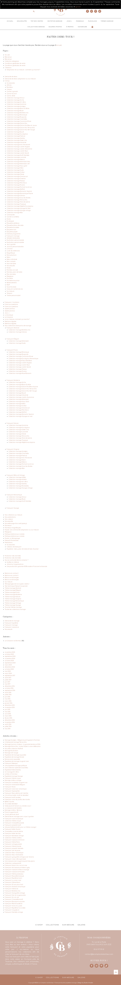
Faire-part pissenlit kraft (13, 825)
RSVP (8, 285)
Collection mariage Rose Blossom (20, 373)
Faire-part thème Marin (12, 882)
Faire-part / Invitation (12, 302)
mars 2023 (8, 665)
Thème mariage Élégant (13, 590)
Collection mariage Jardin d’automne (21, 397)
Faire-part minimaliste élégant (15, 784)
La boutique (9, 315)
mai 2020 (8, 671)
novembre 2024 (10, 658)
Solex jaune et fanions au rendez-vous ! (18, 806)
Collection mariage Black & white (20, 384)
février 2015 (8, 718)
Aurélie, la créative (13, 562)
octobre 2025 (9, 654)
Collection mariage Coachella (17, 119)
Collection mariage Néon (15, 168)
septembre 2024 (10, 663)
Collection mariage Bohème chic (18, 112)
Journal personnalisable (15, 246)
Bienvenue (8, 57)
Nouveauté (8, 629)
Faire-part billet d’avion (12, 829)
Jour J (7, 313)
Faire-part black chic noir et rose (16, 865)
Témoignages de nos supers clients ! (17, 584)
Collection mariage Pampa (16, 180)
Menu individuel (12, 259)
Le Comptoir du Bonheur (60, 9)
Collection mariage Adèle (17, 477)
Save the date (11, 287)
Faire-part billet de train (13, 833)
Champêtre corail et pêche (14, 831)
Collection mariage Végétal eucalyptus (22, 442)
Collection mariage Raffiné (16, 189)
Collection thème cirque (13, 821)
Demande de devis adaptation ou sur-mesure (20, 79)
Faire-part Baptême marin (13, 878)
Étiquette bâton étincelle (15, 225)
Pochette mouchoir (13, 280)
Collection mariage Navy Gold (19, 401)
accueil (59, 45)
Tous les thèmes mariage (13, 607)
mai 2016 (7, 699)
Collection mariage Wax (15, 212)
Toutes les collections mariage (15, 609)
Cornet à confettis (13, 217)
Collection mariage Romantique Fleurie (20, 193)
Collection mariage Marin (17, 460)
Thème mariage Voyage (13, 605)
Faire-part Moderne (13, 380)
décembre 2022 (10, 667)
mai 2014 (7, 728)
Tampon (9, 293)
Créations (8, 67)
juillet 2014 (8, 726)
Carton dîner (11, 95)
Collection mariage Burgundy (16, 117)
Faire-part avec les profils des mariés (17, 799)
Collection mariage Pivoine (16, 185)
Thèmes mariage (107, 21)
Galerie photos (10, 308)
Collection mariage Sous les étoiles (18, 197)
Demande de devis (11, 76)
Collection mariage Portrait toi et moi (19, 187)
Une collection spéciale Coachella (16, 767)
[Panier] (92, 27)
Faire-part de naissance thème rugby (17, 867)
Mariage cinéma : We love (13, 810)
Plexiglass (92, 21)
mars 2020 (8, 673)
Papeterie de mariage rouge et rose (17, 761)
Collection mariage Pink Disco (17, 183)
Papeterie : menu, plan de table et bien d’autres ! (23, 549)
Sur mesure (8, 582)
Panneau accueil (12, 270)
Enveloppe (10, 221)
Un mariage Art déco (12, 772)
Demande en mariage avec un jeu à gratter (19, 816)
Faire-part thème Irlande (13, 846)
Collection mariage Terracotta (17, 200)
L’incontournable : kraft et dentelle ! (17, 795)
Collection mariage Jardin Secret (18, 153)
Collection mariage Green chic (17, 140)
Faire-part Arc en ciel (12, 897)
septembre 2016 (10, 690)
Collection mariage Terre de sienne (18, 202)
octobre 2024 (9, 660)
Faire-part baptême (11, 623)
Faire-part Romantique (14, 495)
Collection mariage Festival (16, 136)
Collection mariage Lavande (16, 157)
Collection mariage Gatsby (16, 138)
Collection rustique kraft (13, 863)
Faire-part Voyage (13, 508)
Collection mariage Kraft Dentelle (18, 155)
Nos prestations (10, 517)
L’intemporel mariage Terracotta (16, 742)
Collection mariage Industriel (16, 142)
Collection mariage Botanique (17, 115)
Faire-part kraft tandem (13, 797)
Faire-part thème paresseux (14, 874)
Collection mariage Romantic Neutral (19, 191)
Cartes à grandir (12, 91)
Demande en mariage (12, 621)
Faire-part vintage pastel (13, 844)
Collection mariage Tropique (16, 204)
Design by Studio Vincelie (85, 982)
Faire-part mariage (13, 236)
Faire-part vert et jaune (12, 850)
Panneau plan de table (14, 272)
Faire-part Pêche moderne (13, 903)
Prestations (8, 542)
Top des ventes (37, 21)
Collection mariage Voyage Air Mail (18, 208)
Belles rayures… (10, 801)
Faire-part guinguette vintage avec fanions (19, 857)
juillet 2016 (8, 694)
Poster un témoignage (12, 538)
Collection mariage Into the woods (18, 144)
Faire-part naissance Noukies (15, 871)
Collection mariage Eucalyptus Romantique (23, 358)
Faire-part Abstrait (13, 328)
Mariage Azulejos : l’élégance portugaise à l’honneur (22, 740)
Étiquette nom (11, 229)
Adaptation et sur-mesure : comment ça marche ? (23, 69)
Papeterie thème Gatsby (13, 770)
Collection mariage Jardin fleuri (17, 151)
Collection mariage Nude (15, 170)
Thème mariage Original (13, 599)
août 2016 (8, 692)
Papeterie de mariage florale (14, 757)
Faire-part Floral (12, 350)
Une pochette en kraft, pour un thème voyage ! (20, 827)
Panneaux (80, 21)
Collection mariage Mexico (16, 159)
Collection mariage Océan (16, 172)
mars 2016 (8, 701)
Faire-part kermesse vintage (14, 835)
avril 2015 (8, 714)
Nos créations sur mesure (13, 515)
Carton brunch (12, 93)
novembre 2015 (10, 707)
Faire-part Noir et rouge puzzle (15, 895)
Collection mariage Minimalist (19, 341)
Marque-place (11, 255)
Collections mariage (36, 26)
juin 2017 (7, 682)
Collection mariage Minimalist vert (18, 163)
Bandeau (10, 87)
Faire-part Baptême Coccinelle (15, 908)
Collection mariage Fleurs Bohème (20, 360)
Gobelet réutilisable (13, 238)
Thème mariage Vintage (13, 603)
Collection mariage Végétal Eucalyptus (20, 206)
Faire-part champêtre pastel (14, 823)
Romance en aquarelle (12, 759)
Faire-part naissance (12, 627)
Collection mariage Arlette (17, 479)
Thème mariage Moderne (13, 594)
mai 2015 (7, 711)
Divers (9, 219)
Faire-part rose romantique (14, 818)
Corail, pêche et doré (12, 814)
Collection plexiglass (12, 61)
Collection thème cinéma (13, 838)
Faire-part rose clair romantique (15, 789)
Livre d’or (10, 248)
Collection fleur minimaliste (14, 854)
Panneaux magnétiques (13, 527)
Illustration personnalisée (15, 240)
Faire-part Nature (12, 423)
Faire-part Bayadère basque (14, 876)
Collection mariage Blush (15, 110)
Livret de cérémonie (13, 251)
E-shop (7, 81)
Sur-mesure (82, 26)
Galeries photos (55, 26)
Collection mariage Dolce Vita (17, 123)
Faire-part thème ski (11, 888)
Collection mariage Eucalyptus (17, 134)
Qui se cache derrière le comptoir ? (16, 560)
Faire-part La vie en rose (13, 880)
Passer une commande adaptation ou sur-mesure (22, 530)
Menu (8, 257)
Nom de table (11, 263)
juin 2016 (7, 697)
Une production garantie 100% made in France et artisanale (27, 566)
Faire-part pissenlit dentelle (14, 848)
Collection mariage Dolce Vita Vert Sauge (21, 129)
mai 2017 (7, 684)
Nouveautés (22, 21)
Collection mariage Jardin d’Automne (19, 149)
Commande (10, 214)
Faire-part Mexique (11, 763)
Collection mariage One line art (17, 176)
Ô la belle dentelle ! (11, 804)
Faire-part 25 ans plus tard (14, 884)
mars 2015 (8, 716)
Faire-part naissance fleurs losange (17, 869)
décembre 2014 (10, 720)
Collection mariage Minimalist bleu (18, 161)
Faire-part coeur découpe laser (15, 859)
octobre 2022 (9, 669)
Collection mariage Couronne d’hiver (19, 121)
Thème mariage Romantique (14, 601)
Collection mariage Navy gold (17, 166)
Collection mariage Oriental (16, 178)
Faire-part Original (13, 449)
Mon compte (11, 261)
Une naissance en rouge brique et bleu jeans (20, 861)
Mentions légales (10, 321)
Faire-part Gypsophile (12, 791)
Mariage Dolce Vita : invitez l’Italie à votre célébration (23, 746)
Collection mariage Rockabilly (19, 486)
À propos (70, 26)
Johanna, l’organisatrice (15, 564)
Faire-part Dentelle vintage (14, 912)
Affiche (9, 85)
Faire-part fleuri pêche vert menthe (16, 793)
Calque (9, 89)
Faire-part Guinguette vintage (15, 893)
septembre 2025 (10, 656)
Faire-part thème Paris (12, 842)
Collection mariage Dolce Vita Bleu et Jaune (22, 125)
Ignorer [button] (78, 7)
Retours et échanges (12, 577)
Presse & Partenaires (11, 540)
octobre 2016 (9, 688)
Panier (9, 268)
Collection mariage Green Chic (19, 429)
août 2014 (8, 724)
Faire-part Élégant (13, 339)
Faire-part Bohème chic (12, 891)
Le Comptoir (9, 317)
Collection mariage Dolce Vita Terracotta (21, 127)
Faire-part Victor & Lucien (13, 906)
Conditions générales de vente (15, 63)
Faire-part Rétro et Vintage (16, 475)
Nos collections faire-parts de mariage (18, 325)
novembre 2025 (10, 652)
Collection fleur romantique (14, 852)
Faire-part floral (10, 787)
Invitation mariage (54, 21)
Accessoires (11, 83)
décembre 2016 (10, 686)
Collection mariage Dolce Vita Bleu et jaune (23, 386)
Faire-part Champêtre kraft (14, 899)
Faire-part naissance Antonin (14, 840)
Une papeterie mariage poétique (16, 765)
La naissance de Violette (13, 808)
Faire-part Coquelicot (12, 910)
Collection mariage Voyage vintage (19, 210)
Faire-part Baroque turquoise (14, 901)
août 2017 (8, 677)
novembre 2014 (10, 722)
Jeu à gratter (11, 244)
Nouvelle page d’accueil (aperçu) (16, 523)
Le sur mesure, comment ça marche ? (17, 319)
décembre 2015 (10, 705)
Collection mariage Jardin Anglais (18, 146)
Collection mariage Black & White (18, 108)
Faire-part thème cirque (13, 778)
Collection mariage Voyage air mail (20, 416)
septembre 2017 (10, 675)
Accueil (10, 21)
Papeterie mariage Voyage (14, 776)
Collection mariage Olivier (15, 174)
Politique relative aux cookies (14, 534)
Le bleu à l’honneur (11, 774)
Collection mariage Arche (15, 100)
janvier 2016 (8, 703)
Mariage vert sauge (11, 753)
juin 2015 (7, 709)
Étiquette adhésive (13, 223)
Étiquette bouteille (13, 227)
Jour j (69, 21)
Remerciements (12, 282)
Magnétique (11, 253)
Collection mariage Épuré (15, 132)
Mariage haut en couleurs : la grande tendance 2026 (22, 744)
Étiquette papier (12, 231)
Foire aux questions (11, 304)
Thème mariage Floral (12, 592)
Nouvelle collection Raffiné (14, 748)
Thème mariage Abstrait (13, 588)
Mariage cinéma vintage (13, 780)
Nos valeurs (9, 519)
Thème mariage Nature (12, 596)
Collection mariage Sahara (16, 195)
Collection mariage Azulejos (16, 106)
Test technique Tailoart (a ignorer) (16, 586)
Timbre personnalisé (13, 295)
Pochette (10, 278)
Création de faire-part (14, 547)
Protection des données (13, 556)
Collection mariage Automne (16, 104)
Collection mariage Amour (15, 98)
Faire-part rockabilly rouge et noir (16, 782)
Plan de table (11, 274)
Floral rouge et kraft (11, 812)
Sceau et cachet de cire (15, 289)
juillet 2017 (8, 680)
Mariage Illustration (11, 750)
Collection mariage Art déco (16, 102)
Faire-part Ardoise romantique (15, 886)
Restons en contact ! (12, 573)
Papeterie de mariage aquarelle (15, 755)
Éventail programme (13, 234)
